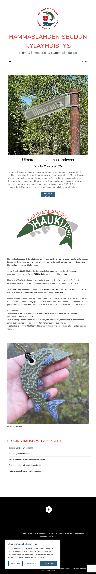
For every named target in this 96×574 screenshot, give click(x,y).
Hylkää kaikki (31, 564)
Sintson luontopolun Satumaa (21, 448)
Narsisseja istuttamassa (19, 454)
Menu (84, 61)
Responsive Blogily (79, 568)
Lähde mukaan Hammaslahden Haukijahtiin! (27, 459)
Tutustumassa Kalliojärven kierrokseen (25, 471)
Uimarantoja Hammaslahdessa (48, 160)
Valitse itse (15, 564)
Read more (48, 194)
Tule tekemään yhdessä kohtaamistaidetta (26, 465)
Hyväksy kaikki (48, 564)
